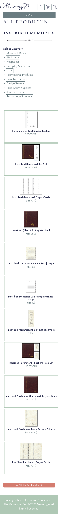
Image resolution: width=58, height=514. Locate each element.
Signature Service (17, 79)
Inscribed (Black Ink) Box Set (31, 164)
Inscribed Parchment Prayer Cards (31, 462)
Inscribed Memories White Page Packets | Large (31, 298)
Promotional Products (20, 74)
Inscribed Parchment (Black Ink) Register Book (31, 396)
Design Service (15, 83)
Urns (10, 70)
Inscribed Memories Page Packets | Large (31, 263)
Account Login (40, 7)
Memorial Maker (16, 53)
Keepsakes (13, 61)
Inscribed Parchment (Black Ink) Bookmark (31, 330)
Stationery (13, 57)
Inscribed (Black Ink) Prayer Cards (31, 197)
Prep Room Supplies (19, 87)
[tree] (29, 75)
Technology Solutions (19, 96)
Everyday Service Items (20, 66)
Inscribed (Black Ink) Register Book (31, 230)
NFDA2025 (48, 7)
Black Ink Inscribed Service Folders (31, 131)
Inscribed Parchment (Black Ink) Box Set (31, 363)
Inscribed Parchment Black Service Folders (31, 429)
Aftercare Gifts (15, 92)
